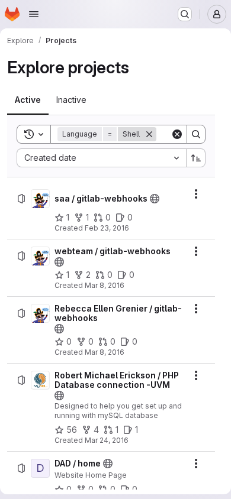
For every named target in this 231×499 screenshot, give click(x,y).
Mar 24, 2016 (107, 440)
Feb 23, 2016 (107, 227)
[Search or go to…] (185, 14)
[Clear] (177, 134)
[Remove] (149, 134)
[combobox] (101, 157)
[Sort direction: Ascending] (196, 157)
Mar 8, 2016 (104, 285)
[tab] (28, 100)
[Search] (196, 134)
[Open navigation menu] (33, 14)
